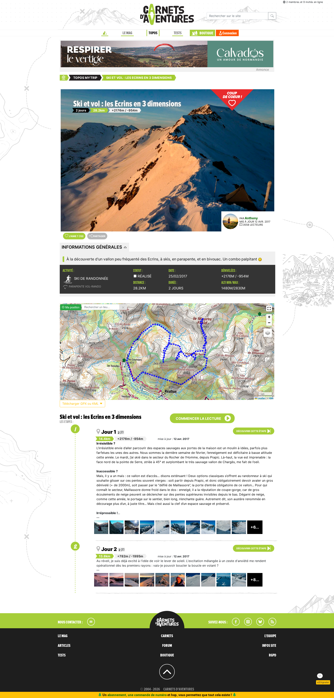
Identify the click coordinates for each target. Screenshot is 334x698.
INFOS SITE (269, 646)
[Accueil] (104, 33)
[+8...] (254, 585)
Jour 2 (109, 549)
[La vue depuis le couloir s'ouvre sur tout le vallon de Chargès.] (239, 527)
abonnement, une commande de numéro (137, 695)
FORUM (167, 646)
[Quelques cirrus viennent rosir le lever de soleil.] (101, 580)
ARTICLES (64, 646)
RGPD (272, 655)
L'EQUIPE (270, 636)
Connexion (229, 33)
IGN (271, 398)
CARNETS (167, 636)
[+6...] (254, 532)
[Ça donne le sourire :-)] (178, 580)
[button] (269, 308)
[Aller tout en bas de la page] (319, 676)
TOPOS (153, 33)
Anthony (251, 218)
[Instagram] (246, 624)
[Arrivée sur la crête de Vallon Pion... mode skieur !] (239, 580)
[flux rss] (270, 624)
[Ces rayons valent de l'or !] (147, 580)
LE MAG (127, 33)
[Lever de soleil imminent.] (116, 580)
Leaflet (261, 398)
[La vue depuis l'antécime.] (178, 527)
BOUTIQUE (206, 33)
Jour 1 (108, 432)
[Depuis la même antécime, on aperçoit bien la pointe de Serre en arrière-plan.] (193, 527)
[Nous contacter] (89, 624)
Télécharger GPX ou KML (81, 404)
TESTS (177, 33)
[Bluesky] (258, 624)
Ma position (72, 307)
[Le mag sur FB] (234, 624)
